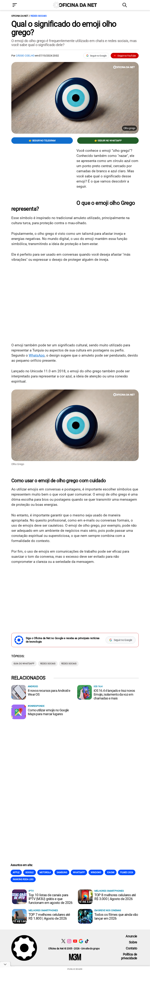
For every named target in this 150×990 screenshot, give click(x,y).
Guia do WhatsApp (24, 663)
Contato (131, 948)
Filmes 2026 (126, 872)
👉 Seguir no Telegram (42, 140)
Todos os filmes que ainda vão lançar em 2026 (116, 916)
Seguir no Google (98, 55)
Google (29, 872)
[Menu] (20, 5)
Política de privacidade (129, 956)
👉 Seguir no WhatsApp (108, 140)
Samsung (62, 872)
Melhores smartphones (109, 890)
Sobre (133, 942)
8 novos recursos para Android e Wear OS (49, 692)
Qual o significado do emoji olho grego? (63, 28)
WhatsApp (37, 355)
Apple (16, 872)
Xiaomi (110, 872)
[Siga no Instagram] (69, 941)
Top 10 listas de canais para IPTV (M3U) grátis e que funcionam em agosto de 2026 (50, 899)
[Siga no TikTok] (87, 941)
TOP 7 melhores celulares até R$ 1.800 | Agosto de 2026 (49, 916)
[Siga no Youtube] (75, 941)
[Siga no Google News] (81, 941)
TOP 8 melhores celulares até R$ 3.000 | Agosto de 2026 (115, 897)
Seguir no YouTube (126, 55)
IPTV (31, 890)
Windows (96, 872)
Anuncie (131, 936)
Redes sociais (39, 15)
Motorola (45, 872)
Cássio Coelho (25, 55)
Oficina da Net (19, 15)
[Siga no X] (63, 941)
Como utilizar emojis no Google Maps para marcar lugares (48, 712)
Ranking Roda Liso (23, 879)
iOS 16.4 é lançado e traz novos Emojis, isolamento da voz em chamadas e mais (114, 694)
